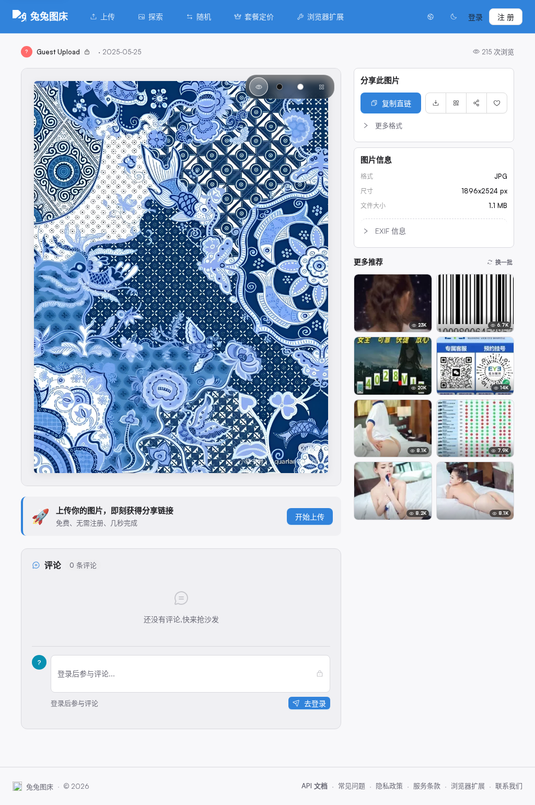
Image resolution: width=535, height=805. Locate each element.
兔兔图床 (49, 16)
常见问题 (351, 785)
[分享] (476, 103)
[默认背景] (258, 86)
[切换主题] (453, 16)
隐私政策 (389, 785)
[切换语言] (430, 16)
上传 (107, 16)
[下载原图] (435, 103)
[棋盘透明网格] (321, 86)
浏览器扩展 (325, 16)
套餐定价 (259, 16)
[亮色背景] (300, 86)
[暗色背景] (279, 86)
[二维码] (456, 103)
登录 (475, 17)
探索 (155, 16)
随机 (203, 16)
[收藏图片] (496, 103)
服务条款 (426, 785)
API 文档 (314, 785)
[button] (433, 125)
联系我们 (508, 785)
